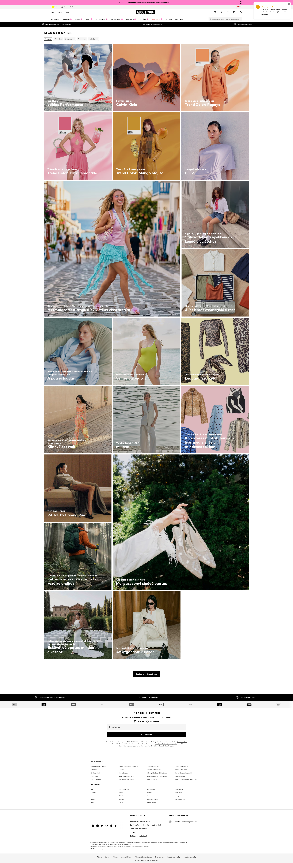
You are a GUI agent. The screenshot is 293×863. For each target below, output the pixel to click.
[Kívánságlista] (234, 12)
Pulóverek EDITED (153, 766)
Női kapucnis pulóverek (126, 776)
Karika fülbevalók (181, 770)
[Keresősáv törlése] (240, 19)
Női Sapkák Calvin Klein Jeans (157, 773)
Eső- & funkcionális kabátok (128, 766)
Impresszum (159, 857)
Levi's (121, 802)
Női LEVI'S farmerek (154, 770)
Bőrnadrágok (123, 773)
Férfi (60, 12)
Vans (148, 796)
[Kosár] (240, 12)
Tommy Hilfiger (180, 799)
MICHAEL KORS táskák (98, 766)
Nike (92, 802)
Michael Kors (151, 789)
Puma (121, 792)
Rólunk (99, 857)
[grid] (146, 352)
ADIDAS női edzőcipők (126, 779)
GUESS (121, 799)
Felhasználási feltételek (143, 857)
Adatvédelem (182, 742)
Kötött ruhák (95, 773)
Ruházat (94, 770)
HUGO (93, 799)
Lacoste (93, 796)
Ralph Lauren (151, 802)
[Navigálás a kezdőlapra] (103, 817)
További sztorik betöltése (146, 674)
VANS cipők (94, 776)
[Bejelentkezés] (221, 12)
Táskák (121, 770)
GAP (92, 789)
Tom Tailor (178, 792)
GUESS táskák (96, 779)
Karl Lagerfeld (124, 789)
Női (52, 12)
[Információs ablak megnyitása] (240, 2)
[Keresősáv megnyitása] (210, 19)
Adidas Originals (152, 799)
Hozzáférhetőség (173, 857)
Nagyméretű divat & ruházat (157, 776)
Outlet (56, 6)
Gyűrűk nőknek (180, 776)
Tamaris (93, 792)
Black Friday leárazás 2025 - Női (186, 779)
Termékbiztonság (189, 857)
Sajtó (107, 857)
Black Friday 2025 (153, 779)
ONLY (120, 796)
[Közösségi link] (93, 825)
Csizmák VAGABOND (182, 766)
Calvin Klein (179, 789)
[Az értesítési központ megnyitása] (228, 12)
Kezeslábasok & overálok (183, 773)
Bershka (149, 792)
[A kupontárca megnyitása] (215, 12)
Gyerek (68, 12)
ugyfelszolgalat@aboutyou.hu (166, 744)
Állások (115, 857)
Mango (177, 796)
